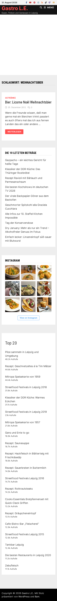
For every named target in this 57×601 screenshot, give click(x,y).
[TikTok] (46, 2)
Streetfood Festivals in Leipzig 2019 (26, 411)
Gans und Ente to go (17, 432)
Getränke (10, 98)
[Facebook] (26, 2)
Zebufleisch (12, 565)
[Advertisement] (28, 45)
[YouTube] (30, 2)
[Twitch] (50, 2)
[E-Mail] (53, 2)
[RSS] (42, 2)
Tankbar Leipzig (14, 544)
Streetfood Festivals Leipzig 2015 (24, 534)
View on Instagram (28, 318)
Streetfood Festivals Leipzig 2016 (24, 478)
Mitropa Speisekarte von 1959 (22, 376)
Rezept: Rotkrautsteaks (19, 488)
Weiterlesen (15, 131)
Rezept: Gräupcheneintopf (20, 513)
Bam (37, 596)
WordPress (24, 596)
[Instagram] (39, 2)
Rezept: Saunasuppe (17, 443)
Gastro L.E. (15, 8)
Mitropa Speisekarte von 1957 (22, 422)
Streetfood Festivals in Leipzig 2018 (26, 387)
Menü (50, 7)
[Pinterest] (35, 2)
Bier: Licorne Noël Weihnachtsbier (28, 102)
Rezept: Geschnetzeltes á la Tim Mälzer (28, 366)
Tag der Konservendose (19, 222)
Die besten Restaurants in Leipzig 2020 (28, 555)
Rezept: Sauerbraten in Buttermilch (25, 467)
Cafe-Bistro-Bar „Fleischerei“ (22, 523)
